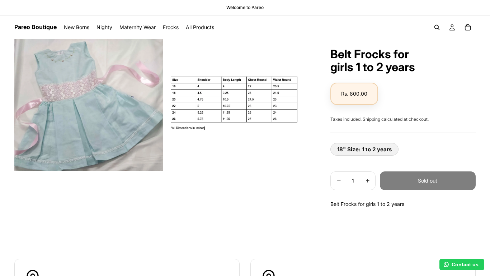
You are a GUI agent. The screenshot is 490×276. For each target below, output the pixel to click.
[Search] (437, 27)
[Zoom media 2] (239, 104)
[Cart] (468, 27)
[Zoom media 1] (88, 104)
